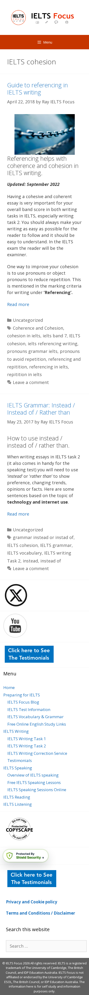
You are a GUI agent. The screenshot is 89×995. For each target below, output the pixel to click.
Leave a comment (31, 382)
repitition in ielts (24, 374)
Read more (18, 304)
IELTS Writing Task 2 (26, 746)
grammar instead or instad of (43, 537)
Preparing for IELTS (21, 695)
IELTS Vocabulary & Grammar (35, 716)
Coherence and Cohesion (38, 328)
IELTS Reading (16, 797)
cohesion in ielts (23, 336)
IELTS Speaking (17, 768)
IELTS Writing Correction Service (37, 753)
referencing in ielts (48, 367)
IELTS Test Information (28, 709)
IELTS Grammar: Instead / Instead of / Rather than (41, 408)
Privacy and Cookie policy (31, 902)
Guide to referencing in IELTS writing (37, 88)
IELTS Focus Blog (23, 702)
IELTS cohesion (22, 545)
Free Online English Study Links (36, 724)
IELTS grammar (56, 545)
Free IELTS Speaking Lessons (34, 782)
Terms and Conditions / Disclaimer (40, 913)
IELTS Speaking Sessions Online (36, 789)
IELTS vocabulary (24, 553)
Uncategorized (28, 320)
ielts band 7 (55, 336)
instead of (50, 561)
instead (30, 561)
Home (9, 687)
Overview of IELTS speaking (33, 775)
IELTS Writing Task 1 (26, 738)
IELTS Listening (17, 804)
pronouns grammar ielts (32, 351)
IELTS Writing (16, 731)
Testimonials (19, 760)
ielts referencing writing (52, 343)
